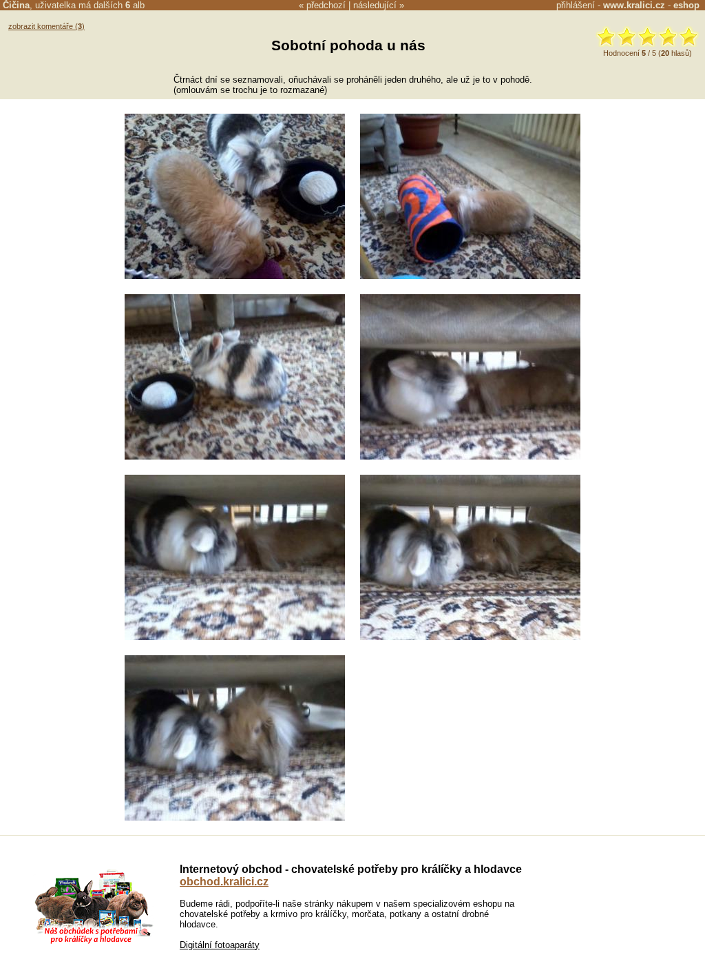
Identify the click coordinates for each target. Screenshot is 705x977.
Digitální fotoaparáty (220, 945)
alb (135, 5)
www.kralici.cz (634, 5)
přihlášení (575, 5)
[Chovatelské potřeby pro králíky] (93, 942)
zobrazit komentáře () (46, 26)
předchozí (326, 5)
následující (375, 5)
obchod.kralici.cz (224, 881)
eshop (686, 5)
